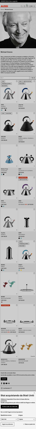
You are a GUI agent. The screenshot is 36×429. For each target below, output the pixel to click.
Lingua (20, 415)
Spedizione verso (6, 415)
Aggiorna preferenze (7, 424)
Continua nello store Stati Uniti (9, 406)
